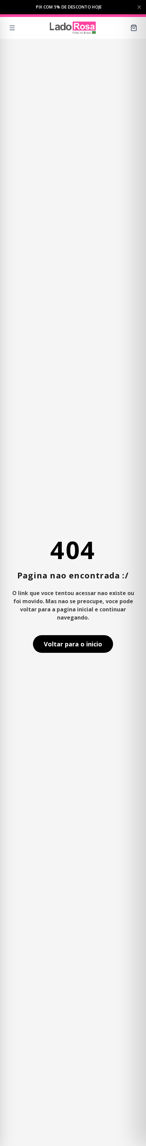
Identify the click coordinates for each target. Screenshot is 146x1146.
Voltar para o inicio (73, 644)
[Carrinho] (134, 28)
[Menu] (12, 28)
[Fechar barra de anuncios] (139, 7)
